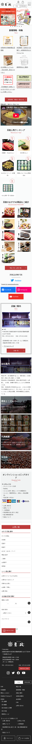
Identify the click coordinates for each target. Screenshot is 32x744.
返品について (7, 517)
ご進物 (3, 558)
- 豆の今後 (4, 711)
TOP (2, 686)
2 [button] (12, 26)
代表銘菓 (3, 690)
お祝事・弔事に (6, 587)
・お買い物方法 (5, 721)
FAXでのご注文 (24, 668)
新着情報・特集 (20, 690)
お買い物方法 (7, 506)
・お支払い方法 (20, 721)
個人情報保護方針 (8, 514)
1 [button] (10, 26)
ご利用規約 (6, 510)
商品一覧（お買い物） (16, 268)
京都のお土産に (6, 583)
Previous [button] (2, 17)
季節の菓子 (5, 555)
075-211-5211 (10, 336)
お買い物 (16, 527)
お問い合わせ (19, 705)
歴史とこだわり (5, 693)
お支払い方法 (7, 484)
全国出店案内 (19, 696)
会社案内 (18, 699)
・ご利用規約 (20, 724)
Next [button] (30, 17)
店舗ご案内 (19, 693)
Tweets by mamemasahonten (9, 284)
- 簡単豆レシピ (5, 714)
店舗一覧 (16, 350)
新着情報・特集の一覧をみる (16, 99)
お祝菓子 (4, 562)
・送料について (5, 724)
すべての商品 (5, 536)
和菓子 (3, 547)
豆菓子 (3, 543)
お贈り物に (5, 591)
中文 (17, 6)
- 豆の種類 (4, 704)
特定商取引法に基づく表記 (10, 512)
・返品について (5, 732)
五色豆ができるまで (6, 696)
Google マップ (7, 654)
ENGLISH (23, 6)
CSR (17, 702)
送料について (7, 508)
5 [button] (19, 26)
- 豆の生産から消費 (6, 708)
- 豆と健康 (4, 701)
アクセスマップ (9, 346)
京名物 (3, 540)
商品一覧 (18, 686)
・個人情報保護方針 (21, 727)
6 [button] (21, 26)
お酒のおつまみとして (8, 579)
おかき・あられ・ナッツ (8, 551)
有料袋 (3, 566)
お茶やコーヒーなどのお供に (10, 576)
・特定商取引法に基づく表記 (8, 728)
